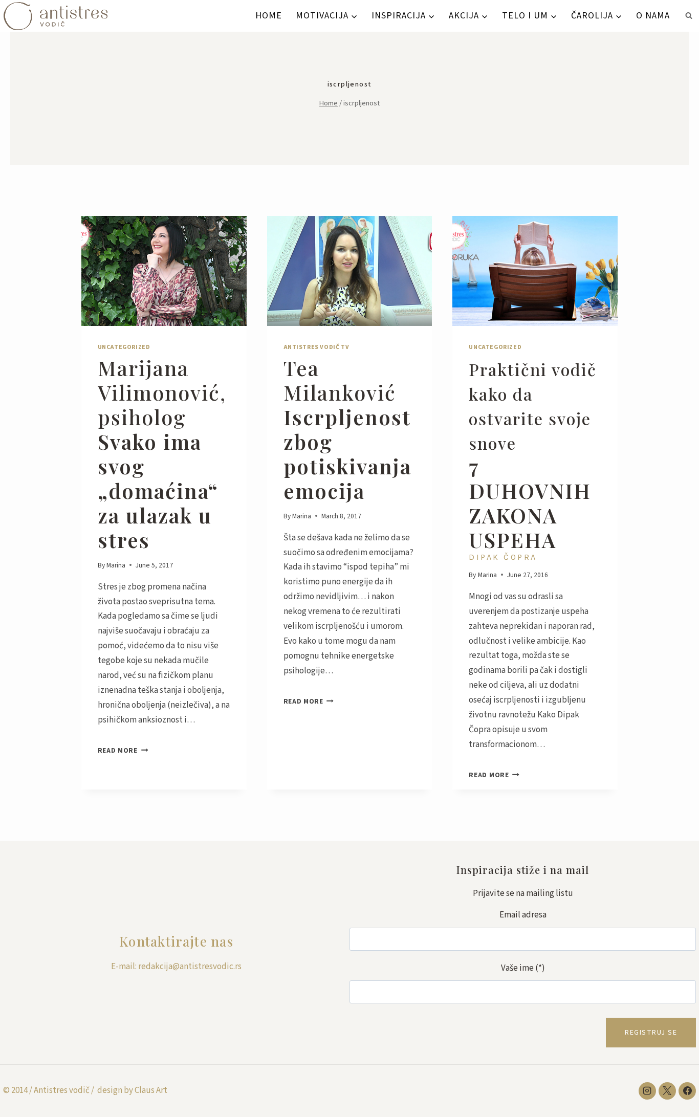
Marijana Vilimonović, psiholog (162, 453)
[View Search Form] (689, 16)
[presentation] (164, 271)
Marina (115, 565)
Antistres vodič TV (316, 347)
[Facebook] (687, 1091)
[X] (667, 1091)
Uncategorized (124, 347)
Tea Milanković (347, 429)
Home (268, 15)
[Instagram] (647, 1091)
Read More (123, 750)
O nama (653, 15)
